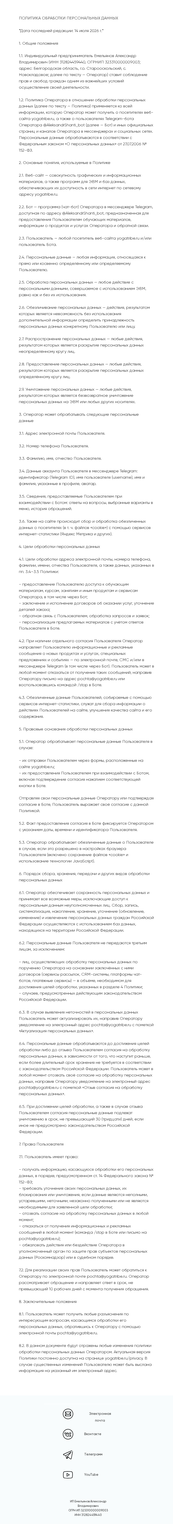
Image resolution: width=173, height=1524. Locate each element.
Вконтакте (92, 1434)
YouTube (91, 1474)
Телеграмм (93, 1454)
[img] (68, 1434)
